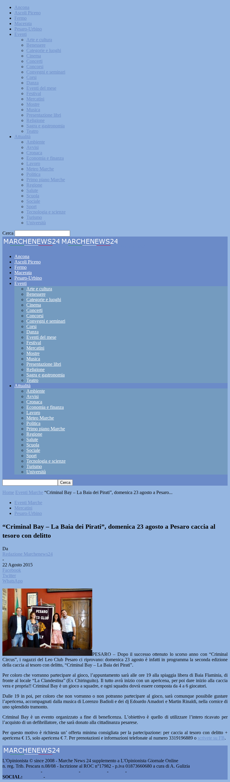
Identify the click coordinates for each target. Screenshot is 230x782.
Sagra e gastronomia (45, 125)
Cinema (33, 55)
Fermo (20, 18)
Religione (35, 120)
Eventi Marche (29, 492)
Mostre (33, 104)
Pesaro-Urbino (28, 28)
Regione (34, 185)
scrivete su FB (211, 737)
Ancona (21, 7)
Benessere (36, 45)
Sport (31, 206)
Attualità (22, 136)
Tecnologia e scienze (46, 211)
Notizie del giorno (60, 771)
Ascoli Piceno (27, 12)
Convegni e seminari (45, 71)
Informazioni (93, 771)
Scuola (32, 195)
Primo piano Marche (45, 179)
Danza (32, 82)
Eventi (20, 34)
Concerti (34, 61)
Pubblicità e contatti (21, 771)
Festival (33, 93)
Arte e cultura (39, 39)
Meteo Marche (40, 168)
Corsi (31, 77)
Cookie (135, 771)
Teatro (32, 131)
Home (8, 492)
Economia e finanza (45, 158)
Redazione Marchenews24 (27, 554)
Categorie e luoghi (43, 50)
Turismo (34, 217)
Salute (32, 190)
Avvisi (32, 147)
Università (36, 222)
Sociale (33, 201)
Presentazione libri (43, 115)
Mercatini (35, 98)
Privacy (117, 771)
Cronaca (34, 152)
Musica (33, 109)
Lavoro (33, 163)
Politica (33, 174)
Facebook (33, 776)
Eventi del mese (41, 88)
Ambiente (35, 141)
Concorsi (34, 66)
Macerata (23, 23)
